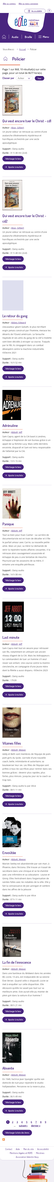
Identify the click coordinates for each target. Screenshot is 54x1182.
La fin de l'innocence (16, 962)
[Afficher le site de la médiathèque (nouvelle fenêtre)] (33, 25)
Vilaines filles (11, 743)
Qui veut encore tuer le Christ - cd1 (26, 121)
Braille (28, 37)
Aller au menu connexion (28, 3)
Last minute (10, 637)
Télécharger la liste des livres (17, 1132)
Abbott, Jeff (16, 432)
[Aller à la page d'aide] (49, 10)
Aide (18, 1148)
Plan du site (28, 1148)
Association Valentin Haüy (27, 1156)
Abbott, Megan (18, 749)
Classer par (8, 78)
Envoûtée (9, 852)
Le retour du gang (14, 315)
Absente (8, 1068)
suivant (23, 1125)
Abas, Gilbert (17, 127)
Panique (8, 524)
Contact (8, 1148)
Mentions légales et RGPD (21, 1152)
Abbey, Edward (18, 322)
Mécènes (40, 1152)
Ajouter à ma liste (15, 167)
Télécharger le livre (13, 158)
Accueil (22, 49)
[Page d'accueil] (21, 25)
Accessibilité (43, 1148)
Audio (15, 37)
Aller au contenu (9, 3)
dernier (35, 1125)
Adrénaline (10, 425)
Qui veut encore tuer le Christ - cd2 (24, 218)
